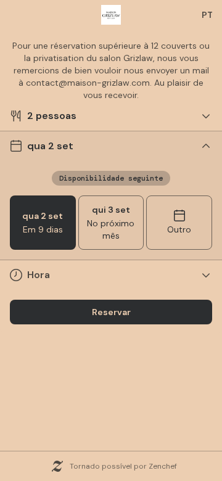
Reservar (111, 312)
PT (207, 14)
